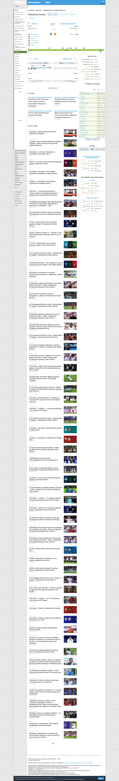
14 (104, 112)
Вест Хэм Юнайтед (85, 132)
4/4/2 (99, 105)
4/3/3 (99, 107)
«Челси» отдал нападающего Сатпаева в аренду (38, 114)
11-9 (102, 103)
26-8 (102, 93)
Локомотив (24, 103)
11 (79, 116)
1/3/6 (99, 134)
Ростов (20, 108)
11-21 (102, 125)
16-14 (102, 100)
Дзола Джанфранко (39, 63)
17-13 (102, 98)
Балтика (24, 94)
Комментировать (53, 88)
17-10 (102, 96)
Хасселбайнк (33, 34)
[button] (37, 14)
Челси (24, 140)
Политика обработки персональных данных (91, 755)
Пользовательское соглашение (65, 755)
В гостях (102, 89)
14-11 (102, 107)
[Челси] (29, 24)
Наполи (20, 136)
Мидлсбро (83, 127)
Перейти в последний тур (92, 140)
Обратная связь (36, 755)
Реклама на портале (52, 755)
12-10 (102, 118)
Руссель (74, 34)
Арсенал (16, 123)
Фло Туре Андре (38, 65)
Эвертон (82, 123)
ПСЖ (24, 136)
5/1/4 (99, 103)
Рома (20, 140)
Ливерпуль (16, 132)
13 (104, 116)
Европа (39, 10)
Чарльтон (83, 109)
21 (104, 93)
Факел (24, 112)
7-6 (102, 105)
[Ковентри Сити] (76, 24)
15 (104, 107)
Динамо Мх (16, 99)
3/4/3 (99, 116)
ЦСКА (20, 116)
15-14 (102, 112)
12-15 (102, 130)
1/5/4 (99, 132)
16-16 (102, 109)
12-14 (102, 132)
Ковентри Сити (67, 24)
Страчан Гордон (67, 80)
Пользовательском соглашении (85, 777)
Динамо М (20, 99)
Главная (17, 6)
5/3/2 (99, 98)
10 (97, 93)
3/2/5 (99, 125)
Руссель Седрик (67, 63)
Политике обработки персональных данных (65, 777)
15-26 (102, 137)
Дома (98, 89)
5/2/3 (99, 100)
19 (79, 134)
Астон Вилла (83, 118)
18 (104, 98)
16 (104, 103)
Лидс (82, 100)
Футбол (16, 10)
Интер (24, 127)
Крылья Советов (20, 103)
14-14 (102, 114)
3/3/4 (99, 123)
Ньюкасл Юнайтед (85, 103)
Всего (94, 89)
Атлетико (20, 123)
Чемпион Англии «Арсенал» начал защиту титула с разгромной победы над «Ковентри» (38, 102)
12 (79, 118)
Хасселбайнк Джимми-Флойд (41, 67)
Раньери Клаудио (38, 80)
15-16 (102, 127)
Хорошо (101, 778)
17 (104, 100)
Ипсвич (82, 107)
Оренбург (16, 108)
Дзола (31, 38)
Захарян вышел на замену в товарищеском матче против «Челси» (65, 101)
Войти (102, 3)
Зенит (24, 99)
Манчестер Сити (20, 132)
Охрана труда (76, 755)
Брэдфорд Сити (84, 134)
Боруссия (20, 127)
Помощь (30, 755)
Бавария (24, 123)
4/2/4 (99, 112)
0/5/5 (99, 137)
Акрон (16, 94)
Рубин (16, 112)
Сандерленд (83, 121)
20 (79, 137)
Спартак (20, 112)
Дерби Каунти (84, 137)
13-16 (102, 123)
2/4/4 (99, 127)
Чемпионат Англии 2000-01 (54, 10)
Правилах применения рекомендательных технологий (78, 762)
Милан (16, 136)
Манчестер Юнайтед (24, 132)
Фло (31, 44)
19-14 (102, 116)
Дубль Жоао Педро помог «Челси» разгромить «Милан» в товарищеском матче (65, 115)
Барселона (16, 127)
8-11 (102, 121)
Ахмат (20, 94)
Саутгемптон (83, 130)
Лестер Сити (83, 105)
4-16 (102, 134)
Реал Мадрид (16, 140)
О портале (44, 755)
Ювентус (20, 145)
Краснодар (16, 103)
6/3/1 (99, 93)
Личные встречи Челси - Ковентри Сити (92, 157)
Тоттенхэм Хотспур (85, 112)
